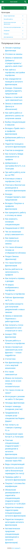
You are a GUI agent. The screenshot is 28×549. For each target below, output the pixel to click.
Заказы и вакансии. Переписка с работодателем (14, 319)
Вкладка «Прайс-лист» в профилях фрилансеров (15, 131)
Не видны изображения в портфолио (12, 287)
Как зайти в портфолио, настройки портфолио (15, 72)
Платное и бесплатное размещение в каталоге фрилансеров (15, 188)
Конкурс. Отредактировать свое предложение (15, 197)
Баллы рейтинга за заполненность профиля (13, 272)
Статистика (10, 359)
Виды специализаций (14, 464)
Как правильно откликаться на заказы (12, 241)
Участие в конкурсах (14, 150)
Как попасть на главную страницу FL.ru (13, 427)
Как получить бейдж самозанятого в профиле (14, 157)
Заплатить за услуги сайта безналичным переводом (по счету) (14, 471)
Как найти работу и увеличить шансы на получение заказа (14, 115)
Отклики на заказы (13, 54)
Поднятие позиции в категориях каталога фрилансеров (14, 522)
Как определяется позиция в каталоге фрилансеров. (14, 82)
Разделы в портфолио (15, 294)
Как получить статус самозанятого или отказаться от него (14, 328)
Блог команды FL (16, 548)
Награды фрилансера (14, 403)
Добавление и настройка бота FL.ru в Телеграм (15, 166)
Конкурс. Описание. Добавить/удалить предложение (13, 91)
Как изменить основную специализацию (12, 222)
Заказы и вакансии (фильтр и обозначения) (13, 106)
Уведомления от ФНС (14, 228)
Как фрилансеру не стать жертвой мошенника (13, 365)
